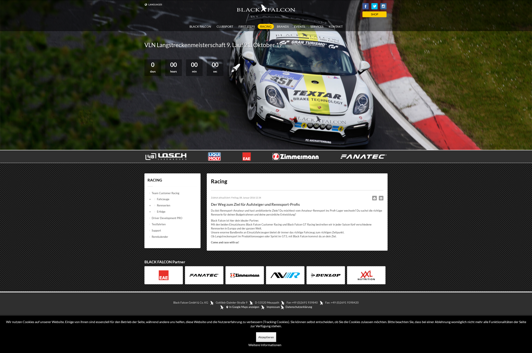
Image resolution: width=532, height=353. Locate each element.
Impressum (273, 307)
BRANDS (283, 26)
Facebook (365, 6)
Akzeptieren (266, 337)
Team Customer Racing (165, 193)
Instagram (383, 6)
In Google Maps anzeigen (244, 307)
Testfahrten (159, 224)
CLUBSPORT (225, 26)
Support (156, 230)
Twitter (374, 6)
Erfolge (161, 211)
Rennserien (163, 205)
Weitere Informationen (264, 345)
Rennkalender (160, 236)
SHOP (374, 14)
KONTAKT (336, 26)
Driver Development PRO (167, 218)
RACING (265, 26)
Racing (219, 181)
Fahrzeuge (163, 199)
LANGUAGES (155, 4)
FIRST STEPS (247, 26)
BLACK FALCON (200, 26)
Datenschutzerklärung (299, 307)
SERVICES (316, 26)
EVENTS (299, 26)
